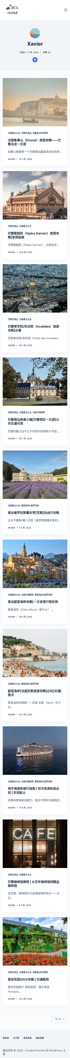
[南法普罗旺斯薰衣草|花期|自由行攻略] (35, 475)
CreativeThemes (35, 1050)
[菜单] (65, 9)
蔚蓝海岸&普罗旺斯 (30, 505)
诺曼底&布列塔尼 (40, 133)
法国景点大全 (14, 133)
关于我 (16, 1038)
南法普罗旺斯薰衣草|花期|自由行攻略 (33, 513)
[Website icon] (35, 59)
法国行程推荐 (39, 412)
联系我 (6, 1038)
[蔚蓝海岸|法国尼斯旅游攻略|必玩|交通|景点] (35, 653)
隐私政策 (40, 1038)
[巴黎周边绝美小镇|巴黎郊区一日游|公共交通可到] (35, 381)
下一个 (58, 1019)
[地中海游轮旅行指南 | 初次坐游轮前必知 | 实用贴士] (35, 750)
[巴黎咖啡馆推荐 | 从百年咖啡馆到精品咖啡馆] (35, 843)
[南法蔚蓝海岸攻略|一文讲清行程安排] (35, 564)
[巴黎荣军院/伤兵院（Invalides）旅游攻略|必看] (35, 288)
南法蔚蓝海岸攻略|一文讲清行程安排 (33, 602)
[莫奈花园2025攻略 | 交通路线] (35, 941)
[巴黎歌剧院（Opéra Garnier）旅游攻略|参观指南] (35, 195)
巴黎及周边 (26, 133)
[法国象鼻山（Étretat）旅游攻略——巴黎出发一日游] (35, 102)
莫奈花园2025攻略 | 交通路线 (28, 979)
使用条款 (27, 1038)
